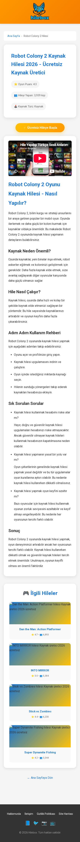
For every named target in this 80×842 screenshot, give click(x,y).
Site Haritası (66, 813)
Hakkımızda (14, 813)
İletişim (29, 813)
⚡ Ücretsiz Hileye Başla (40, 127)
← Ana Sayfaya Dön (40, 777)
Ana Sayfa (13, 35)
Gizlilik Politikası (46, 813)
